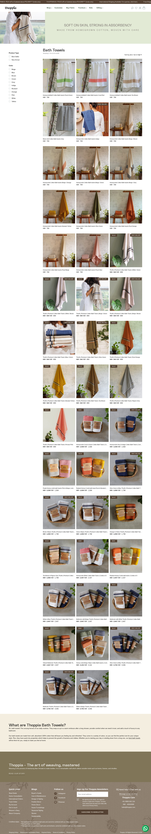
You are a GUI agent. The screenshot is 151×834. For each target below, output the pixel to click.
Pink (13, 95)
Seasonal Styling (37, 810)
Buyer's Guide (36, 793)
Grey (13, 82)
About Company (14, 813)
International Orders (16, 799)
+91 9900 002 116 (128, 801)
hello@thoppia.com (128, 807)
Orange (14, 92)
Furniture (81, 8)
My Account (13, 805)
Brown (14, 76)
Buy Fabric (70, 8)
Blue (13, 72)
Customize (58, 8)
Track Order (13, 802)
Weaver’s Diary (14, 810)
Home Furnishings (38, 807)
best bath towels (134, 738)
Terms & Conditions (59, 832)
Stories (34, 813)
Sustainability (36, 816)
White (14, 98)
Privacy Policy (71, 832)
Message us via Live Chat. (128, 794)
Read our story (17, 773)
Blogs (34, 789)
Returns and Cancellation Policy (30, 832)
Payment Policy (46, 832)
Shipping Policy (13, 832)
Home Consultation (15, 796)
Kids (91, 8)
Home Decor (36, 805)
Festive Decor (36, 802)
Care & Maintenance (39, 796)
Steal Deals (13, 793)
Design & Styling (37, 799)
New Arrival (15, 60)
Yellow (14, 101)
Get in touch (13, 807)
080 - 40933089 (128, 804)
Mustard (14, 88)
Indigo (14, 85)
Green (14, 79)
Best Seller (15, 57)
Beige (14, 69)
